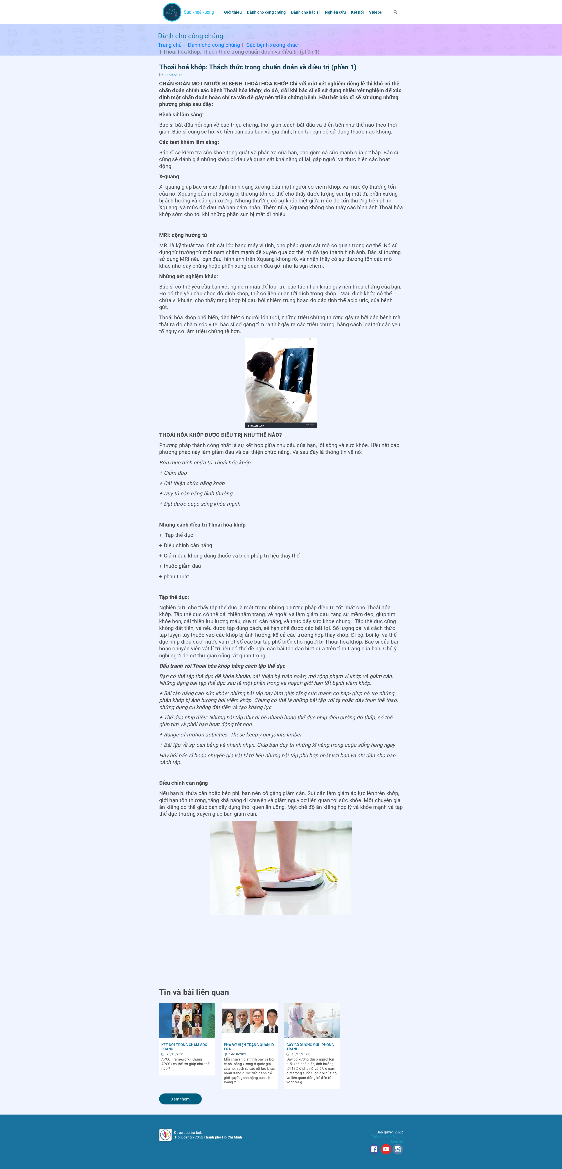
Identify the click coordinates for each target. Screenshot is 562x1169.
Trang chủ (170, 45)
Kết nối (357, 12)
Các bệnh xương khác (272, 45)
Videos (375, 12)
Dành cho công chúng (266, 12)
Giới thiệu (233, 12)
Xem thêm (180, 1099)
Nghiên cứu (335, 12)
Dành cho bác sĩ (305, 12)
